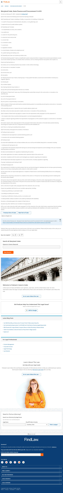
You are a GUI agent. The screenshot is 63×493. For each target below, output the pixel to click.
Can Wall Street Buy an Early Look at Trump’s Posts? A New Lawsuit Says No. (21, 323)
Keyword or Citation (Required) (10, 244)
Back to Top (32, 434)
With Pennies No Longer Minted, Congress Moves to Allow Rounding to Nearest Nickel (24, 327)
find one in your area (37, 369)
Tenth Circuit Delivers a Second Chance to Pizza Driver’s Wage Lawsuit (20, 329)
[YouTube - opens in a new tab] (6, 462)
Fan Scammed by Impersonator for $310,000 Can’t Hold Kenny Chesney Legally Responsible (25, 325)
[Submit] (42, 454)
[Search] (60, 2)
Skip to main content (31, 1)
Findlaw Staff (25, 14)
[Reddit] (19, 462)
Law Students (7, 351)
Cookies (17, 489)
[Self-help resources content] (60, 474)
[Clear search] (46, 424)
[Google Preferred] (23, 462)
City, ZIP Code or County (31, 422)
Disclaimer (12, 489)
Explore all (6, 332)
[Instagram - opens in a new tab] (15, 462)
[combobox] (14, 424)
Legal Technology (8, 348)
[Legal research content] (60, 478)
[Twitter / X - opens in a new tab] (10, 462)
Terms (2, 489)
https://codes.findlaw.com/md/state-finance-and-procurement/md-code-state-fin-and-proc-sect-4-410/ (27, 222)
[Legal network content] (60, 482)
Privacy (6, 489)
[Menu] (1, 2)
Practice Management (9, 344)
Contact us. (54, 447)
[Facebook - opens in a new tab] (2, 462)
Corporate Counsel (8, 346)
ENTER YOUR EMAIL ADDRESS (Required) (9, 452)
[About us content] (60, 466)
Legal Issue (5, 422)
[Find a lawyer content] (60, 470)
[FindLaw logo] (7, 2)
